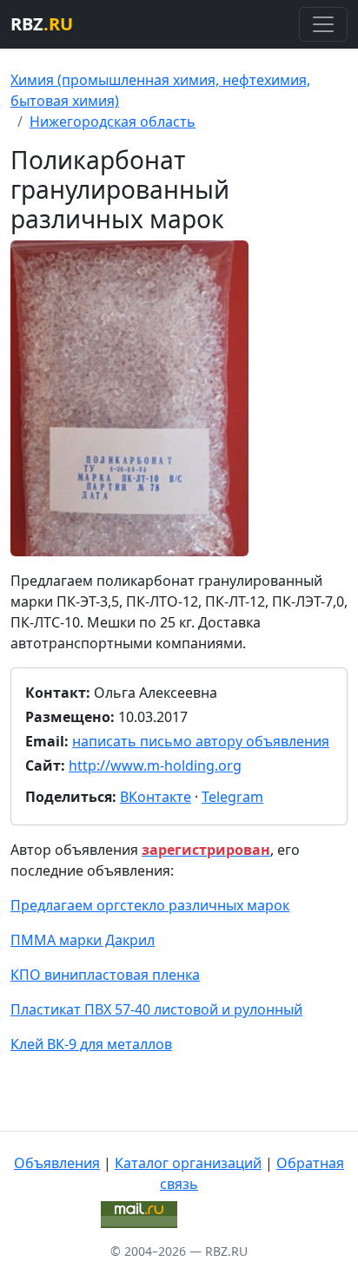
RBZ (41, 24)
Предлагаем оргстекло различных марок (149, 905)
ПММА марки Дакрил (82, 939)
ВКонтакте (155, 796)
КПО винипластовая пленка (105, 974)
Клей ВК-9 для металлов (91, 1044)
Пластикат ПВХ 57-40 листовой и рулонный (156, 1009)
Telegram (232, 796)
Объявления (57, 1163)
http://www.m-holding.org (155, 765)
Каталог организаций (188, 1163)
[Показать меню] (323, 24)
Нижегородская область (113, 121)
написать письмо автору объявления (200, 741)
